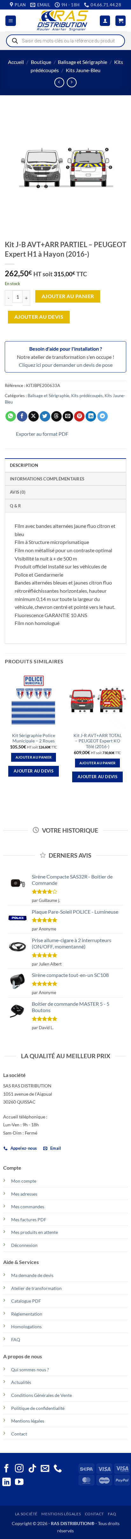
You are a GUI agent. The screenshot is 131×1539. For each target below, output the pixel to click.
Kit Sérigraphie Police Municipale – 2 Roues (33, 738)
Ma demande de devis (32, 1275)
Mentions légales (27, 1420)
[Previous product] (72, 82)
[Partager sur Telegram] (102, 416)
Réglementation (26, 1314)
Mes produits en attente (34, 1232)
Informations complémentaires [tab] (47, 478)
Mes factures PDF (28, 1219)
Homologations (26, 1326)
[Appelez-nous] (57, 1469)
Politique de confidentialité (38, 1408)
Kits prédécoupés (87, 395)
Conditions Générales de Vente (41, 1395)
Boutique (41, 62)
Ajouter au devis (38, 317)
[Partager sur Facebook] (22, 416)
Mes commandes (27, 1206)
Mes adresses (24, 1194)
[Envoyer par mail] (68, 416)
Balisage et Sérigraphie (82, 62)
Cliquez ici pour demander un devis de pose (66, 365)
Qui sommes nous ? (30, 1369)
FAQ (15, 1339)
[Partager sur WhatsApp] (10, 416)
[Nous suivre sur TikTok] (32, 1469)
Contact (19, 1433)
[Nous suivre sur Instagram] (19, 1469)
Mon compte (23, 1181)
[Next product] (59, 82)
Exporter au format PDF (42, 434)
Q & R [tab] (15, 505)
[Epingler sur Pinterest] (79, 416)
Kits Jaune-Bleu (83, 70)
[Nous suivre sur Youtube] (19, 1482)
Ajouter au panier (68, 296)
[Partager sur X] (33, 416)
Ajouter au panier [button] (34, 757)
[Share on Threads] (56, 416)
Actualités (21, 1382)
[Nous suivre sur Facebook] (6, 1469)
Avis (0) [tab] (17, 492)
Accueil (16, 62)
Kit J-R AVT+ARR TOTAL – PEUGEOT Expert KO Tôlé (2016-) (97, 741)
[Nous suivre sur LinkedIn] (6, 1482)
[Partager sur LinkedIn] (91, 416)
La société (26, 1513)
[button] (10, 21)
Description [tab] (24, 465)
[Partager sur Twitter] (45, 416)
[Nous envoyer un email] (45, 1469)
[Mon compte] (105, 21)
